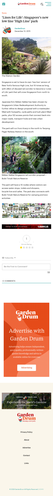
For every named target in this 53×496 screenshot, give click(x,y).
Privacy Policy (26, 432)
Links (26, 463)
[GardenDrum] (26, 4)
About (26, 440)
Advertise (27, 448)
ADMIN (41, 489)
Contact (26, 455)
